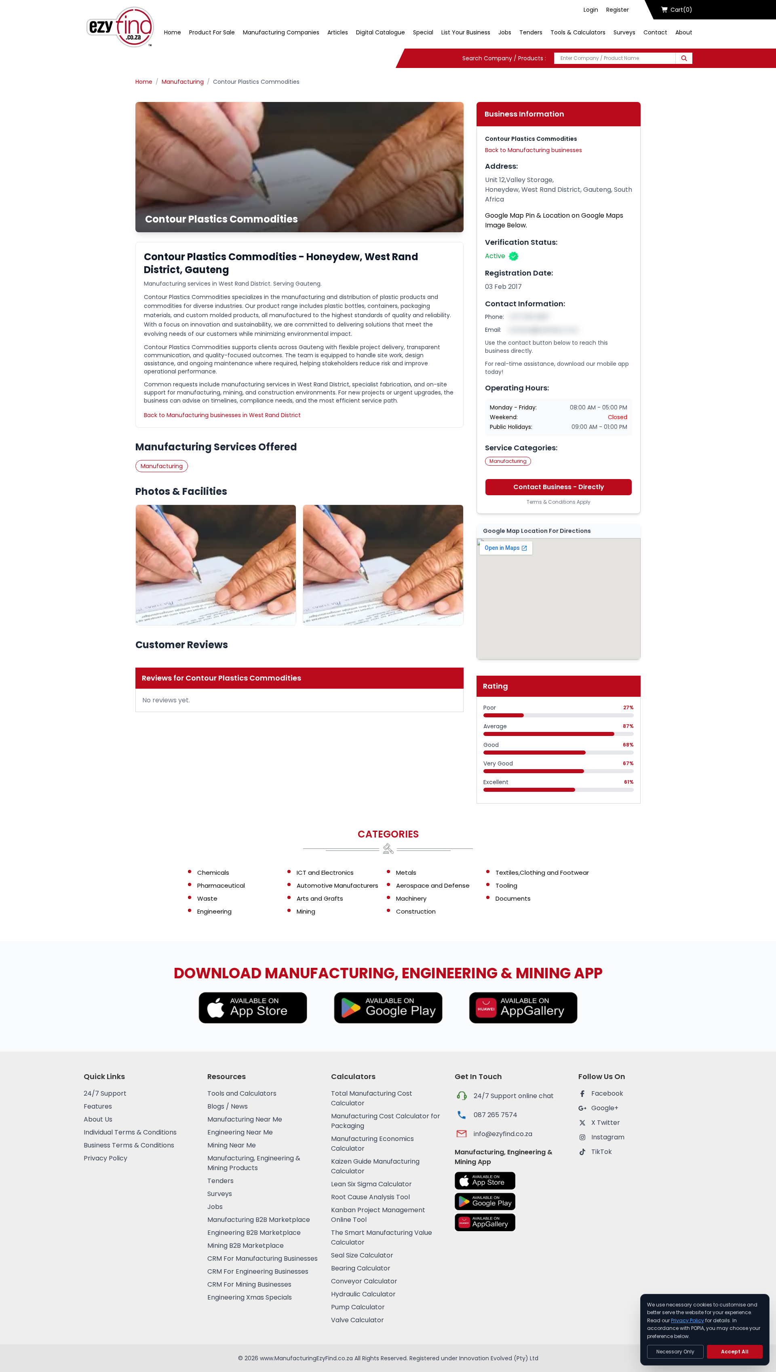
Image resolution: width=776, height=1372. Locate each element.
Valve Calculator (357, 1320)
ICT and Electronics (325, 872)
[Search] (684, 58)
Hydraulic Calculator (363, 1294)
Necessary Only (675, 1351)
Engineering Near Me (240, 1132)
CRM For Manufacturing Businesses (262, 1258)
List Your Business (465, 32)
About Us (98, 1119)
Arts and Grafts (320, 898)
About (683, 32)
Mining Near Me (231, 1145)
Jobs (504, 32)
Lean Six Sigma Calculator (371, 1184)
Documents (513, 898)
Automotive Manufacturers (337, 885)
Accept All (735, 1351)
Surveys (624, 32)
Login (591, 10)
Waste (207, 898)
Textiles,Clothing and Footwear (542, 872)
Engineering (214, 911)
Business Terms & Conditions (129, 1145)
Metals (406, 872)
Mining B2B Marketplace (245, 1245)
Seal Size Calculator (362, 1255)
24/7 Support (105, 1093)
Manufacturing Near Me (244, 1119)
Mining (306, 911)
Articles (337, 32)
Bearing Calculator (360, 1268)
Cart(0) (681, 10)
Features (98, 1106)
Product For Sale (212, 32)
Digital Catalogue (380, 32)
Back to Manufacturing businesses (533, 150)
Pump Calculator (358, 1307)
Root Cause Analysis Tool (370, 1197)
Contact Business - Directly (558, 487)
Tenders (530, 32)
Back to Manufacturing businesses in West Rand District (222, 415)
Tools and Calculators (241, 1093)
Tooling (506, 885)
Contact (655, 32)
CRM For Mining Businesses (249, 1284)
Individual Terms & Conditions (130, 1132)
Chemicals (213, 872)
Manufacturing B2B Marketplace (258, 1219)
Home (172, 32)
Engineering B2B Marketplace (254, 1232)
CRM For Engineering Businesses (257, 1271)
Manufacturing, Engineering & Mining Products (253, 1163)
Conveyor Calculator (364, 1281)
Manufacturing (183, 82)
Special (423, 32)
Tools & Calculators (577, 32)
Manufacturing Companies (281, 32)
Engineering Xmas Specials (249, 1297)
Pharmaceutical (221, 885)
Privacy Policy (105, 1158)
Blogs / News (227, 1106)
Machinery (411, 898)
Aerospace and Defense (433, 885)
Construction (416, 911)
